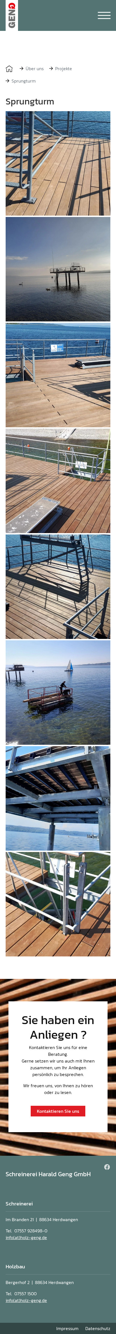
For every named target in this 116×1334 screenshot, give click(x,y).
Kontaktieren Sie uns (58, 1111)
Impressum (67, 1328)
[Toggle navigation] (104, 15)
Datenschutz (97, 1328)
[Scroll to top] (99, 1317)
